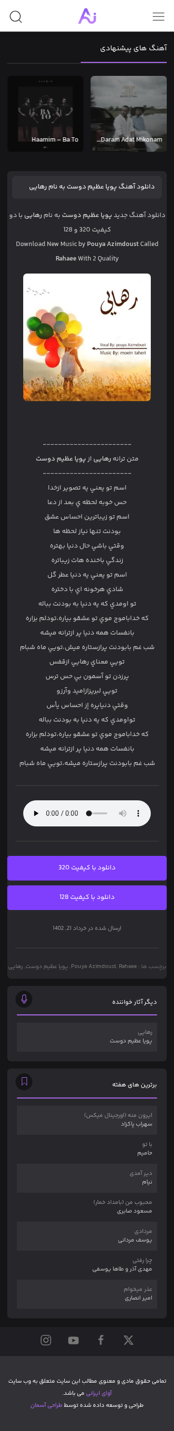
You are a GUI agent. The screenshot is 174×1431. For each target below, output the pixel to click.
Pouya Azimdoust (93, 966)
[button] (15, 20)
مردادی (135, 1236)
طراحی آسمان (46, 1405)
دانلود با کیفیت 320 (87, 868)
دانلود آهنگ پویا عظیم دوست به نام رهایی (92, 187)
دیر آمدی (141, 1178)
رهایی (15, 966)
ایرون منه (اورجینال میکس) (118, 1120)
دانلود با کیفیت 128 (87, 897)
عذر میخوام (138, 1294)
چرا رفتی (122, 1265)
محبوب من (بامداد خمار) (122, 1207)
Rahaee (128, 966)
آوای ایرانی (99, 1393)
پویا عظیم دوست (47, 966)
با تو (144, 1149)
